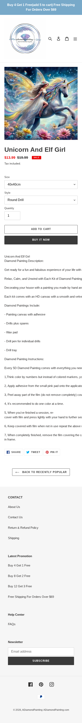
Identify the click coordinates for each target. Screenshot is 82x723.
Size (7, 177)
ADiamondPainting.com (56, 710)
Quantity (9, 208)
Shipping (13, 538)
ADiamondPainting (32, 710)
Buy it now (41, 239)
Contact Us (15, 517)
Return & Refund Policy (23, 527)
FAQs (12, 624)
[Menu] (75, 38)
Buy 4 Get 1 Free (19, 565)
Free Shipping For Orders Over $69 (31, 596)
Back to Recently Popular (44, 472)
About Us (14, 507)
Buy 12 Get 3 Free (20, 586)
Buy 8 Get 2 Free (19, 576)
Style (7, 192)
